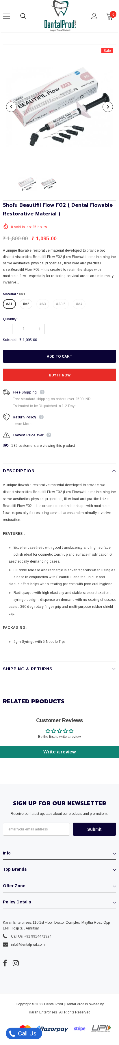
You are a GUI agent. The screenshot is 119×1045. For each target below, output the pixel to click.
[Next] (108, 107)
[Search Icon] (29, 16)
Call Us (26, 1033)
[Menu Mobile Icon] (6, 16)
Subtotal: (10, 340)
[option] (59, 106)
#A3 (43, 304)
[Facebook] (5, 963)
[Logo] (60, 16)
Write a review (59, 751)
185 (14, 446)
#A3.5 (61, 304)
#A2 (26, 304)
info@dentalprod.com (28, 944)
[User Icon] (94, 16)
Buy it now (59, 375)
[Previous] (11, 107)
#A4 (79, 304)
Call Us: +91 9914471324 (31, 936)
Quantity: (10, 319)
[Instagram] (16, 963)
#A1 (9, 304)
